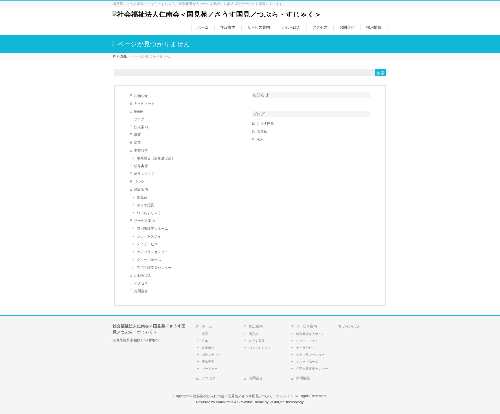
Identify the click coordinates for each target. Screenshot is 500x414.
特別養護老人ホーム (152, 229)
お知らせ (141, 96)
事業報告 (141, 150)
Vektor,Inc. (277, 402)
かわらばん (142, 275)
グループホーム (149, 260)
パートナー (210, 368)
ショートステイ (149, 236)
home (138, 111)
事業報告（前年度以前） (156, 158)
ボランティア (144, 174)
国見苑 (142, 197)
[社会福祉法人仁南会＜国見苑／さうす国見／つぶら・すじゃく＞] (217, 14)
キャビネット (144, 104)
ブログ (139, 119)
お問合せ (141, 291)
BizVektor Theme (250, 402)
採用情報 (303, 378)
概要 (137, 135)
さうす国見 (145, 205)
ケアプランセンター (152, 252)
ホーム (207, 326)
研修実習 (141, 166)
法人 (260, 139)
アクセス (141, 283)
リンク (139, 182)
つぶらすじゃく (149, 213)
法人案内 (141, 127)
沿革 (137, 143)
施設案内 (141, 189)
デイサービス (147, 244)
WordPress (224, 402)
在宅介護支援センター (154, 268)
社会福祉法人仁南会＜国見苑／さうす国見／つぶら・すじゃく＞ (243, 396)
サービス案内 (144, 221)
